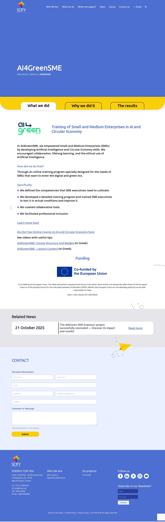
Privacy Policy (83, 513)
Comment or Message (23, 409)
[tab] (38, 106)
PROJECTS (33, 74)
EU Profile (86, 475)
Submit (25, 434)
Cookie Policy (70, 513)
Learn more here (28, 223)
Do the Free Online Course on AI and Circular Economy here (55, 232)
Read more (135, 328)
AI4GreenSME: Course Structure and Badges (45, 243)
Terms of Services (55, 513)
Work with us (52, 475)
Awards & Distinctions (56, 478)
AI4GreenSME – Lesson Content (37, 248)
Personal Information (23, 372)
